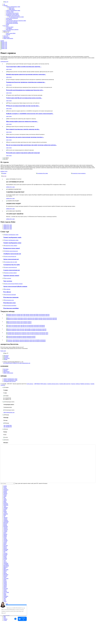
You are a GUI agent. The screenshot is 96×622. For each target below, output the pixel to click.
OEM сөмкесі (43, 383)
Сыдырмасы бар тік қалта (12, 13)
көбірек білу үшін (10, 186)
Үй (4, 4)
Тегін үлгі (5, 35)
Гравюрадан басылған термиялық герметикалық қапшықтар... (25, 82)
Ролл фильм (9, 19)
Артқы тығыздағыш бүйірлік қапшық (15, 286)
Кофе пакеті (12, 9)
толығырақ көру (4, 61)
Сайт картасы (30, 383)
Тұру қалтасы (7, 281)
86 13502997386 (7, 363)
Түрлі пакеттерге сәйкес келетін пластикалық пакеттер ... (23, 66)
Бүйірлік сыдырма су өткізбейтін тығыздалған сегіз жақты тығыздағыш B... (29, 113)
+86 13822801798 (7, 426)
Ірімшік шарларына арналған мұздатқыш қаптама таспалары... (26, 74)
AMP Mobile (37, 383)
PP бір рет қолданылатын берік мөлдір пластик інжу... (23, 105)
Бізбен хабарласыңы (8, 38)
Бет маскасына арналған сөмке (16, 16)
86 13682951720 (15, 363)
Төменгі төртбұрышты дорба (13, 6)
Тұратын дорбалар (75, 383)
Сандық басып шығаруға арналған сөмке (16, 20)
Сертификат (9, 28)
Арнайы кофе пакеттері (64, 383)
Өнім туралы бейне (10, 33)
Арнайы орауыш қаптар (53, 383)
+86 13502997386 (7, 425)
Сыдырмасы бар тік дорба (11, 264)
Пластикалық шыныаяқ (11, 21)
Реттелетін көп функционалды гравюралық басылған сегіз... (25, 90)
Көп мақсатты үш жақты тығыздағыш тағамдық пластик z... (25, 137)
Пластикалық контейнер (12, 23)
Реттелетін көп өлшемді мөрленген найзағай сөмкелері (23, 152)
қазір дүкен (9, 69)
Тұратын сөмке (9, 11)
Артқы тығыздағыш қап (12, 18)
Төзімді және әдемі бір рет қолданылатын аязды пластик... (24, 98)
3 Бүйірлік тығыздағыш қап (12, 15)
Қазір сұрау (3, 350)
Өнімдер (5, 5)
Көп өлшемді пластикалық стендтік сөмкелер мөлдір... (23, 129)
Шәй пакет (11, 8)
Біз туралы (5, 25)
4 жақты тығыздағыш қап (11, 270)
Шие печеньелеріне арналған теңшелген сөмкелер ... (22, 121)
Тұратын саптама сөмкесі (11, 275)
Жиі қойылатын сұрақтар (12, 29)
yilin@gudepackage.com (24, 363)
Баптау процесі (7, 30)
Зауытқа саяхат (9, 27)
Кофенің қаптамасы (85, 383)
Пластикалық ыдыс (9, 302)
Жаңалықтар (6, 37)
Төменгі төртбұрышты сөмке (13, 10)
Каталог (8, 34)
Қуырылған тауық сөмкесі (12, 14)
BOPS (7, 24)
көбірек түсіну (4, 171)
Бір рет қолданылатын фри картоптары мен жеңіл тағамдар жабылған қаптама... (31, 145)
